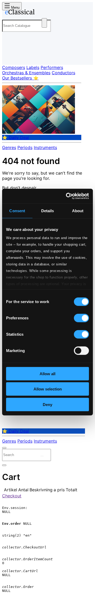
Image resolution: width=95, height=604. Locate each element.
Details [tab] (47, 210)
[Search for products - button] (44, 23)
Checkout (11, 495)
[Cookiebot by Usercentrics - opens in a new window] (67, 196)
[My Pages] (9, 56)
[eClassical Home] (46, 13)
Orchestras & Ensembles (26, 72)
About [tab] (78, 210)
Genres (9, 147)
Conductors (63, 72)
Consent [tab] (17, 210)
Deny (47, 404)
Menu (15, 7)
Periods (24, 147)
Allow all (47, 373)
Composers (13, 67)
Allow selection (48, 389)
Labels (32, 67)
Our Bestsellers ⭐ (20, 78)
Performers (52, 67)
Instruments (45, 147)
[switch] (81, 318)
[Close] (4, 448)
